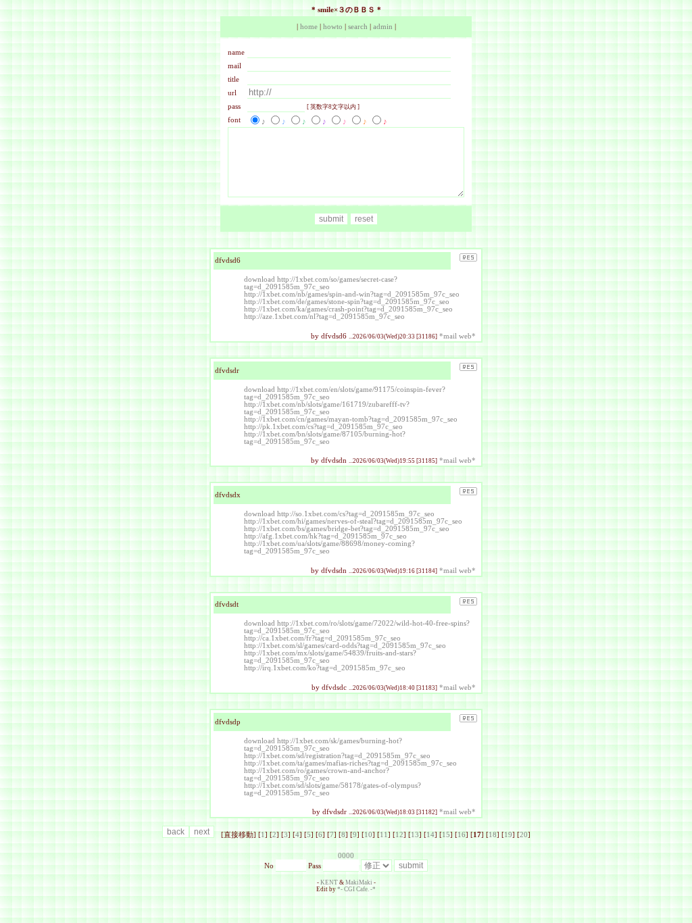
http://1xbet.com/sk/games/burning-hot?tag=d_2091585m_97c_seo (323, 744)
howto (333, 26)
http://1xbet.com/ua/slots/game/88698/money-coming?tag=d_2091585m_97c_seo (329, 547)
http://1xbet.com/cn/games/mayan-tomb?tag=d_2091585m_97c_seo (351, 419)
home (309, 26)
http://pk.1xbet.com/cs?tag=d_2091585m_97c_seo (323, 426)
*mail (448, 336)
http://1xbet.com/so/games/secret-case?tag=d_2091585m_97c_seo (320, 283)
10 (368, 835)
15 (446, 835)
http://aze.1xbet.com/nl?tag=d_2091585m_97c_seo (324, 316)
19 (508, 835)
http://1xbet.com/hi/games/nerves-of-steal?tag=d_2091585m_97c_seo (353, 521)
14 (430, 835)
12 (399, 835)
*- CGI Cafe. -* (356, 889)
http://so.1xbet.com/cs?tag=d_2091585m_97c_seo (356, 514)
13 (415, 835)
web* (467, 336)
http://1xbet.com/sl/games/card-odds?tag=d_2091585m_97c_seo (345, 645)
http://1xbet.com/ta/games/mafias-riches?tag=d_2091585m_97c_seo (350, 763)
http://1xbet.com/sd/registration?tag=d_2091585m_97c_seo (337, 755)
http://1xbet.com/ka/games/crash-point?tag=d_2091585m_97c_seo (348, 309)
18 (493, 835)
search (358, 26)
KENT (329, 882)
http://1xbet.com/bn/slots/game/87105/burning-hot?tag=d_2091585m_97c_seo (324, 437)
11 (384, 835)
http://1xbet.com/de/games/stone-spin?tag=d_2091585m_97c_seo (346, 301)
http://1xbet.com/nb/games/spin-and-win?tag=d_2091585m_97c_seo (352, 294)
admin (383, 26)
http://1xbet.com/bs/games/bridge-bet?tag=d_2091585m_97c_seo (346, 528)
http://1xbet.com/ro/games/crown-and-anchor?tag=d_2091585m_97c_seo (316, 774)
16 (462, 835)
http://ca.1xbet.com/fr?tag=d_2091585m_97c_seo (322, 638)
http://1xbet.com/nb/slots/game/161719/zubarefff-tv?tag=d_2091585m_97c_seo (327, 408)
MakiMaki (358, 882)
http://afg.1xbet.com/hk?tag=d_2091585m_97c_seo (325, 536)
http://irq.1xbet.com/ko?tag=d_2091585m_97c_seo (324, 668)
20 (524, 835)
